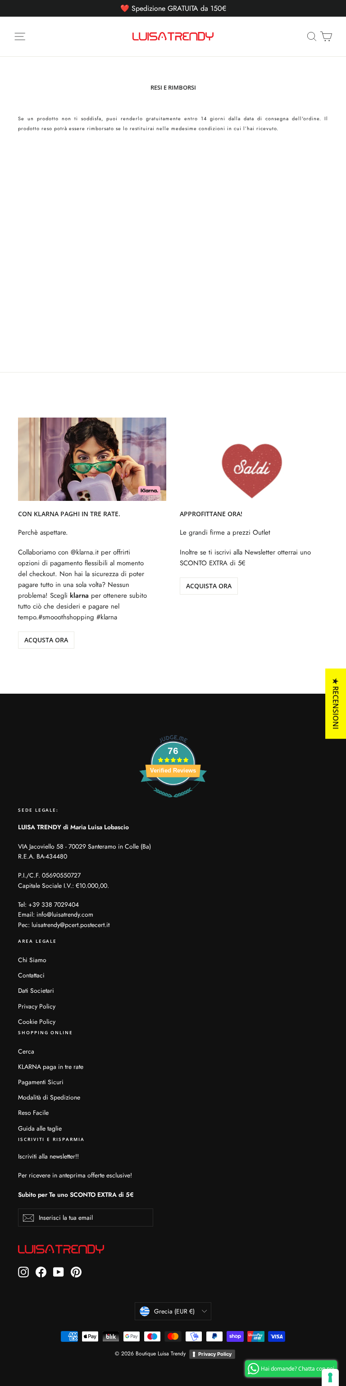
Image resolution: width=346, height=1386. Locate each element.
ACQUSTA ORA (46, 640)
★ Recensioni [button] (336, 703)
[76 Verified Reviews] (173, 802)
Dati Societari (36, 990)
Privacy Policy (36, 1006)
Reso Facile (33, 1112)
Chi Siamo (32, 959)
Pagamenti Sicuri (41, 1081)
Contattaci (31, 975)
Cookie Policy (36, 1021)
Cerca (26, 1051)
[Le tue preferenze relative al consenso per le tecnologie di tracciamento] (330, 1377)
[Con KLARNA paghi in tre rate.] (92, 459)
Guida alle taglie (40, 1128)
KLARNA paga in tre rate (50, 1066)
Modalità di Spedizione (49, 1097)
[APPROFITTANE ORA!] (254, 459)
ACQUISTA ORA (209, 586)
